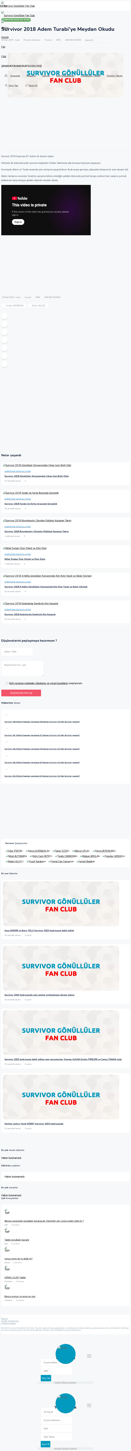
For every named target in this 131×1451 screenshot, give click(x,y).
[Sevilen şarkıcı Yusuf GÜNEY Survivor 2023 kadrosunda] (61, 1118)
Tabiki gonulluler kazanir (16, 1239)
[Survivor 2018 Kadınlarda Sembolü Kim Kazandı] (30, 604)
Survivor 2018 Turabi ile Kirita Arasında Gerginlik (30, 503)
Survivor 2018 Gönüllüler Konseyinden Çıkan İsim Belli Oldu (36, 476)
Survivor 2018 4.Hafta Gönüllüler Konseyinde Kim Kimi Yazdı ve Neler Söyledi (45, 586)
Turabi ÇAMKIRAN (14, 305)
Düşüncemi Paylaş (21, 693)
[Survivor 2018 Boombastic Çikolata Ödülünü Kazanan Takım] (37, 521)
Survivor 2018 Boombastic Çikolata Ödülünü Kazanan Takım (36, 531)
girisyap (58, 1448)
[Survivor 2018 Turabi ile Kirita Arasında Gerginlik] (31, 493)
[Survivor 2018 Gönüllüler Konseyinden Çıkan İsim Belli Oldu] (37, 465)
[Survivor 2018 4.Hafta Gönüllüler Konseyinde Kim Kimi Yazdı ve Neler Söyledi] (47, 576)
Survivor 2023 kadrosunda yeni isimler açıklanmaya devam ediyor (39, 995)
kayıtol (58, 1382)
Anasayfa (15, 75)
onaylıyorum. (46, 683)
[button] (3, 6)
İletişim (4, 1318)
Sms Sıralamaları (65, 75)
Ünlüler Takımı (115, 75)
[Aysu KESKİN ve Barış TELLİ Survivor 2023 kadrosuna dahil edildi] (61, 925)
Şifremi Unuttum (68, 1382)
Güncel (46, 75)
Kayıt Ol (33, 85)
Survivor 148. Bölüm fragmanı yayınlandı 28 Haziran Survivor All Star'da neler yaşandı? (42, 722)
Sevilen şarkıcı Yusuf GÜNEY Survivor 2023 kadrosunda (33, 1123)
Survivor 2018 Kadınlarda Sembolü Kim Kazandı (30, 614)
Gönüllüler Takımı (90, 75)
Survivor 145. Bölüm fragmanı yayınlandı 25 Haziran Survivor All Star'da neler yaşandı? (42, 762)
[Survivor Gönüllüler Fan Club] (18, 15)
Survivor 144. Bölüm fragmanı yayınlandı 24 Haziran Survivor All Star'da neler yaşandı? (42, 776)
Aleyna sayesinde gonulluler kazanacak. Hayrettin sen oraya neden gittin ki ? (44, 1221)
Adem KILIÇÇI (38, 305)
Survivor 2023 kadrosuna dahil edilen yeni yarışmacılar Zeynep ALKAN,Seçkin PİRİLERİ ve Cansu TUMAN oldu (63, 1059)
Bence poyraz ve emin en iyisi (19, 1296)
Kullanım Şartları (8, 1323)
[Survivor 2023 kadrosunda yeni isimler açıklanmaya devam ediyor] (61, 989)
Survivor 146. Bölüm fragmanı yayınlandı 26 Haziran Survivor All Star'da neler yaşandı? (42, 749)
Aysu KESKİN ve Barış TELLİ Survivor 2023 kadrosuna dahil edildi (39, 930)
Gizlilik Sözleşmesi (10, 1321)
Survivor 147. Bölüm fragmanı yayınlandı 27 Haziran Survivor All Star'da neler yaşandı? (42, 735)
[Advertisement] (65, 125)
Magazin (31, 75)
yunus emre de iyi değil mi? (18, 1258)
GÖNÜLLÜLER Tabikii (15, 1277)
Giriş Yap (13, 85)
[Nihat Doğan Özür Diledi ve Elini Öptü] (25, 548)
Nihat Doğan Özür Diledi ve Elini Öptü (24, 559)
